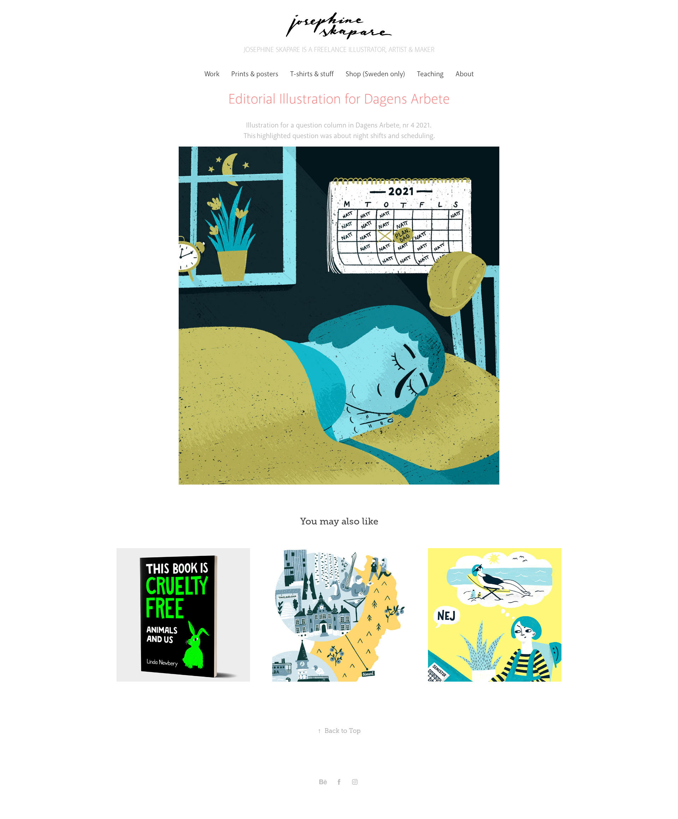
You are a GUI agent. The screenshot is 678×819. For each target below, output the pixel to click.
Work (211, 74)
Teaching (430, 74)
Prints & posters (254, 74)
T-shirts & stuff (312, 74)
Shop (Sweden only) (375, 74)
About (465, 74)
